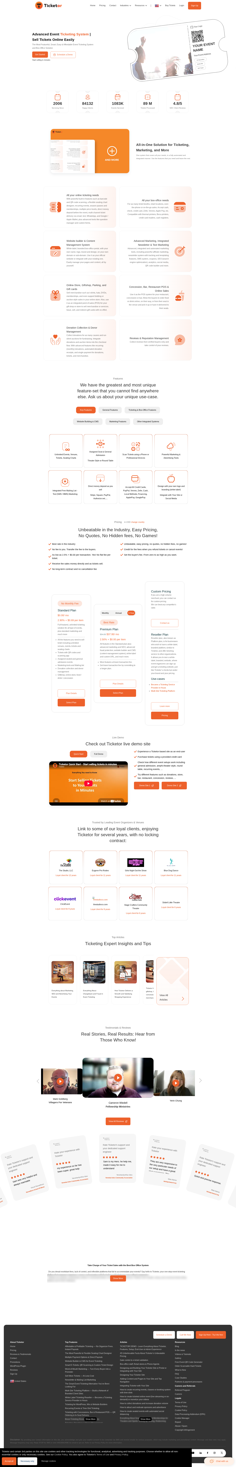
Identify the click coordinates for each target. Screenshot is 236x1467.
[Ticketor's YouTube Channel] (192, 1453)
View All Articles (164, 997)
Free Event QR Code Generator (188, 1362)
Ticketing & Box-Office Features (142, 410)
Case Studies (181, 1378)
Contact (112, 5)
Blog (177, 1346)
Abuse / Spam (181, 1426)
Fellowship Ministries (118, 1106)
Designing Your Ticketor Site (132, 1375)
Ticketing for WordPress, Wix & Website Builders (86, 1404)
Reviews (14, 1370)
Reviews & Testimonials (20, 1354)
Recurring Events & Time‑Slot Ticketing (82, 1408)
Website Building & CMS (88, 421)
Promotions (15, 1362)
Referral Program (182, 1390)
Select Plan (71, 702)
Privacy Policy (181, 1406)
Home (92, 5)
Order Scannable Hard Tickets (188, 1366)
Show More (118, 1278)
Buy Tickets (170, 5)
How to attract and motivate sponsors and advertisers (143, 1407)
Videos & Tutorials (183, 1354)
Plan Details (71, 693)
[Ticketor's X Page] (222, 1453)
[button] (158, 6)
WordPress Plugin (18, 1366)
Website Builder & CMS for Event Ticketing (83, 1361)
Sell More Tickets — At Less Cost (79, 1376)
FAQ (177, 1374)
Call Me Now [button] (185, 1335)
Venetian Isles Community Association (118, 1178)
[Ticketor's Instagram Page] (214, 1453)
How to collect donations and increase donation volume (144, 1403)
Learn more (169, 707)
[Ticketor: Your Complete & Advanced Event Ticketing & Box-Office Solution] (48, 5)
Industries (124, 5)
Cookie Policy (181, 1410)
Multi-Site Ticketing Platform (163, 691)
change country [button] (137, 522)
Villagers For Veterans (60, 1102)
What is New (180, 1370)
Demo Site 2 (172, 785)
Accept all (9, 1461)
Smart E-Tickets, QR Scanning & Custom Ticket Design (89, 1365)
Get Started (40, 54)
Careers (178, 1394)
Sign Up (194, 6)
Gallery (178, 1358)
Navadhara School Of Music (34, 1189)
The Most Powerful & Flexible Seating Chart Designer (88, 1353)
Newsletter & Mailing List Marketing (80, 1380)
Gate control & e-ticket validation (134, 1360)
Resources (139, 5)
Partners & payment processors (188, 1382)
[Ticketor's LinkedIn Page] (201, 1453)
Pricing (102, 5)
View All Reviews (116, 1121)
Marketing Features (117, 421)
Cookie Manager (182, 1418)
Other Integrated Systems (148, 421)
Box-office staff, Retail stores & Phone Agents (139, 1364)
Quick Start (78, 754)
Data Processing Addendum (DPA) (190, 1414)
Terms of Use (180, 1402)
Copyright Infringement (185, 1430)
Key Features (86, 410)
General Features (110, 410)
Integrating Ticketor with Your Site (134, 1386)
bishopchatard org (212, 1193)
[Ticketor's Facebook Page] (207, 1453)
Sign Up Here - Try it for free (211, 1335)
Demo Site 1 (144, 785)
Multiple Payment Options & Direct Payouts (84, 1357)
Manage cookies (48, 1461)
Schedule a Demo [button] (164, 1335)
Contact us (164, 623)
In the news (180, 1350)
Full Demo (98, 754)
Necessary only (27, 1461)
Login (181, 5)
